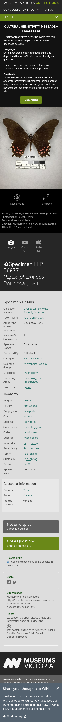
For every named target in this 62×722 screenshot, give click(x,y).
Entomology (31, 373)
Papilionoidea (31, 448)
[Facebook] (9, 583)
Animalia (28, 400)
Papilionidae (30, 453)
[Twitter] (15, 583)
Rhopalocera (31, 438)
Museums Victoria (31, 3)
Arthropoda (30, 406)
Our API (36, 9)
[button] (31, 17)
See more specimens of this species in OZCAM (30, 564)
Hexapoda (29, 411)
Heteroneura (31, 443)
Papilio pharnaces (34, 317)
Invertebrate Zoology (35, 364)
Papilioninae (30, 459)
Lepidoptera (31, 432)
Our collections (15, 9)
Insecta (28, 416)
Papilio (27, 464)
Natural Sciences (33, 358)
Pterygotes (30, 422)
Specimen (29, 387)
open (26, 618)
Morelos (27, 495)
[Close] (57, 689)
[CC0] (9, 626)
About (50, 9)
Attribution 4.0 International (17, 227)
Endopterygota (32, 427)
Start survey (14, 716)
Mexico (27, 490)
